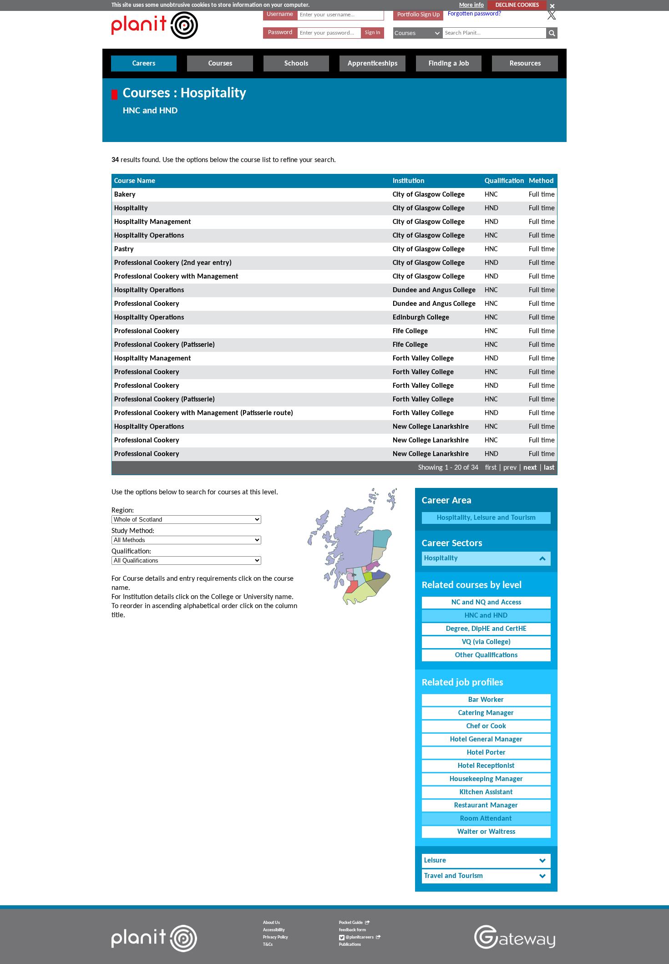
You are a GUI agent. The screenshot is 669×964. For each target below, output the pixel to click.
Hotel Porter (486, 752)
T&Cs (268, 945)
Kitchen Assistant (486, 792)
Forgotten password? (474, 13)
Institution (409, 181)
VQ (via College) (486, 642)
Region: (123, 510)
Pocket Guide (351, 923)
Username (280, 14)
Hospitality (131, 208)
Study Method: (133, 531)
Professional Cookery (146, 304)
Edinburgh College (421, 317)
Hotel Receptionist (486, 766)
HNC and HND (486, 615)
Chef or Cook (486, 726)
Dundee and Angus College (434, 290)
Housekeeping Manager (486, 779)
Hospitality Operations (149, 235)
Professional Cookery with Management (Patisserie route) (203, 413)
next (530, 468)
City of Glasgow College (429, 194)
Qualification (504, 181)
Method (541, 181)
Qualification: (131, 551)
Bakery (125, 194)
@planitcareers (359, 937)
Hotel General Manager (486, 739)
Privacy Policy (275, 937)
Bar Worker (486, 700)
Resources (525, 63)
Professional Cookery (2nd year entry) (173, 263)
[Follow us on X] (552, 15)
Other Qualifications (486, 655)
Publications (350, 945)
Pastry (124, 249)
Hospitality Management (152, 222)
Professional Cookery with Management (176, 276)
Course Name (134, 181)
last (549, 468)
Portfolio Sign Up (418, 14)
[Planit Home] (155, 44)
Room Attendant (486, 818)
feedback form (352, 930)
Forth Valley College (423, 358)
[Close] (552, 6)
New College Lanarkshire (431, 427)
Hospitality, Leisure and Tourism (486, 518)
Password (280, 33)
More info (471, 5)
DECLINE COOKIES (517, 5)
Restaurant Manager (486, 805)
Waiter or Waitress (486, 832)
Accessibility (274, 930)
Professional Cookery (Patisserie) (164, 345)
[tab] (486, 559)
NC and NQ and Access (486, 602)
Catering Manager (486, 713)
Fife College (410, 331)
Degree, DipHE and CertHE (486, 629)
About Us (271, 923)
